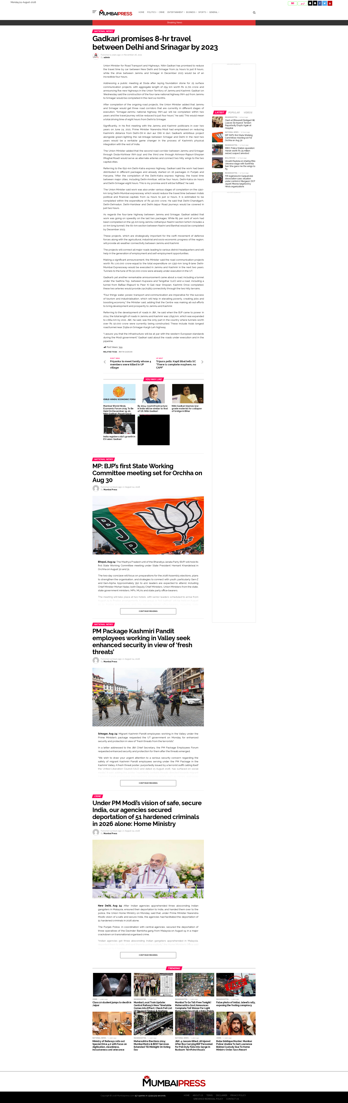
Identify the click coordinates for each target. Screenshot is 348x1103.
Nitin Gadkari (126, 352)
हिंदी (292, 3)
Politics (151, 12)
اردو (302, 3)
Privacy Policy (238, 1095)
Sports (202, 12)
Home (141, 12)
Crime (161, 12)
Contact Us (232, 1099)
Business (190, 12)
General (213, 12)
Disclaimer (221, 1095)
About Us (198, 1095)
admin (107, 57)
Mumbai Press (110, 489)
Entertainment (175, 12)
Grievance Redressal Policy (208, 1099)
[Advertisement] (234, 86)
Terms (209, 1095)
